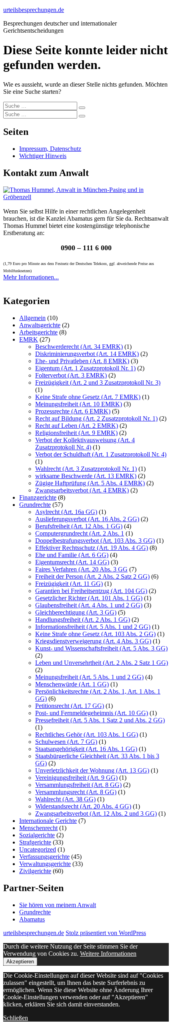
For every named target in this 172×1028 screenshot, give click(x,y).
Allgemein (32, 317)
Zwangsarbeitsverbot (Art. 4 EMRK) (82, 490)
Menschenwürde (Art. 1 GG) (72, 684)
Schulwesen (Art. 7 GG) (66, 741)
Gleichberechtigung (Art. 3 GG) (75, 612)
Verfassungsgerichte (44, 856)
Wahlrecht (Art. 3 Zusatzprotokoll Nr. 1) (86, 468)
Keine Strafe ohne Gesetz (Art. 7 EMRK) (87, 396)
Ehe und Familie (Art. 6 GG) (71, 555)
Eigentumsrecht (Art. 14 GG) (72, 562)
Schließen (15, 1017)
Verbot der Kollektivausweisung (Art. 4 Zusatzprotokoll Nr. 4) (85, 444)
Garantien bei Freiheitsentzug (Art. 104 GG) (91, 590)
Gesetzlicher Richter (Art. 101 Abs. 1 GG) (88, 598)
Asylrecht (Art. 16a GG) (66, 511)
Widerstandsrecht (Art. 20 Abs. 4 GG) (83, 806)
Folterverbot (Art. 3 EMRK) (71, 375)
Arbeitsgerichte (38, 332)
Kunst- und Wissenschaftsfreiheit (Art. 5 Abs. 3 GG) (101, 648)
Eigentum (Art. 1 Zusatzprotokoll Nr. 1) (85, 368)
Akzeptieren (20, 962)
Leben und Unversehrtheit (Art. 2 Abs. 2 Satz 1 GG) (101, 662)
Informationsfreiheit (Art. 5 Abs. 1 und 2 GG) (92, 626)
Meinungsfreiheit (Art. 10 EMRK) (78, 404)
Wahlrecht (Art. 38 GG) (65, 799)
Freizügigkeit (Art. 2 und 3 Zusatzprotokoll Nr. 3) (97, 382)
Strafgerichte (35, 842)
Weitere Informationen (108, 953)
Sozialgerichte (37, 835)
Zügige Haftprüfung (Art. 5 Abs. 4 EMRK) (90, 483)
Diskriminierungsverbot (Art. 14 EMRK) (87, 353)
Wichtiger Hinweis (42, 155)
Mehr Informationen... (31, 277)
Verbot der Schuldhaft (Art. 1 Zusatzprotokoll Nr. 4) (100, 454)
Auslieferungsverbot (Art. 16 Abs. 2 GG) (87, 519)
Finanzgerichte (37, 497)
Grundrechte (35, 504)
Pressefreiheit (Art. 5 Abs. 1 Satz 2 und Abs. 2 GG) (100, 720)
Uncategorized (37, 849)
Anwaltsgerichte (39, 325)
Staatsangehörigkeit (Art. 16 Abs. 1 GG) (86, 748)
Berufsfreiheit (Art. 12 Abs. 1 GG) (78, 526)
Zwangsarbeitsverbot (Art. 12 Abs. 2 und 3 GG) (96, 813)
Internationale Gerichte (48, 820)
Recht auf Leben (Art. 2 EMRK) (76, 425)
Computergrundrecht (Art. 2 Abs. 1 (79, 533)
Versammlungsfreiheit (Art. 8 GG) (78, 784)
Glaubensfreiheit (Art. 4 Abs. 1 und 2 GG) (88, 605)
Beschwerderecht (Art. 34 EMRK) (79, 346)
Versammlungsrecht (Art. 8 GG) (75, 792)
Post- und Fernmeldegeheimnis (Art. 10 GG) (91, 713)
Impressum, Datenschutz (50, 148)
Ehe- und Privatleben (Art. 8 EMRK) (82, 361)
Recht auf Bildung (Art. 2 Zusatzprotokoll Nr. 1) (96, 418)
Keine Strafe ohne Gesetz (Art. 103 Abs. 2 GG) (95, 634)
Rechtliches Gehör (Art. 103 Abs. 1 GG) (86, 734)
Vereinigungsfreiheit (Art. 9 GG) (76, 777)
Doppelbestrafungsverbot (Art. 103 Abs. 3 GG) (95, 540)
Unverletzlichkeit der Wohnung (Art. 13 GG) (92, 770)
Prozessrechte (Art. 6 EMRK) (72, 411)
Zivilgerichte (35, 871)
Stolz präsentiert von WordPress (106, 932)
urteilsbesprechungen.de (33, 9)
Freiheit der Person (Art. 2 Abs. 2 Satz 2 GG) (92, 576)
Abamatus (32, 919)
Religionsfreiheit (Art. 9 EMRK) (76, 432)
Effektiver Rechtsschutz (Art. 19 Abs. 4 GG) (91, 547)
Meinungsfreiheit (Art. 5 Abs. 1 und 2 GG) (89, 677)
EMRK (28, 339)
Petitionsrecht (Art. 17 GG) (69, 705)
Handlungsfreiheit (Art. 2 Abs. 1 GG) (82, 619)
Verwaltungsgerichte (45, 863)
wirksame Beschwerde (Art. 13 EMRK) (85, 475)
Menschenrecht (38, 827)
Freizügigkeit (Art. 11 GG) (69, 583)
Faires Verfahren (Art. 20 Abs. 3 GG (81, 569)
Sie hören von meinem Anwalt (57, 904)
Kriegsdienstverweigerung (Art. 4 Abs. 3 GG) (93, 641)
